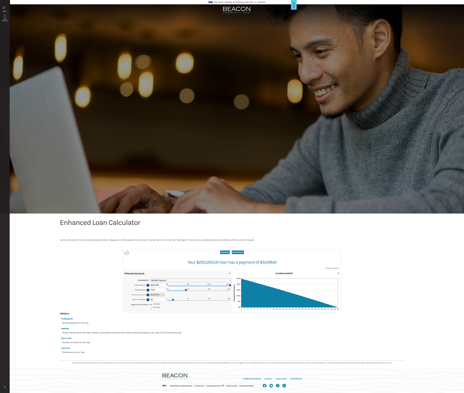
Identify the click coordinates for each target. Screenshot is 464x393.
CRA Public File (296, 379)
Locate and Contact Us (252, 379)
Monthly (156, 307)
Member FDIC (199, 385)
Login (294, 6)
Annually (156, 304)
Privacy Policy (281, 379)
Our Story (268, 379)
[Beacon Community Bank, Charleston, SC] (237, 10)
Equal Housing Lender (214, 385)
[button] (178, 274)
